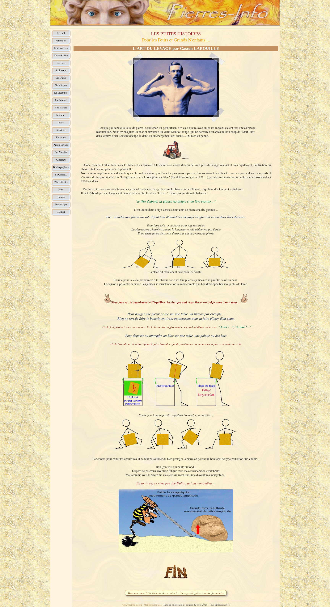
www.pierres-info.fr (132, 605)
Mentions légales (153, 605)
